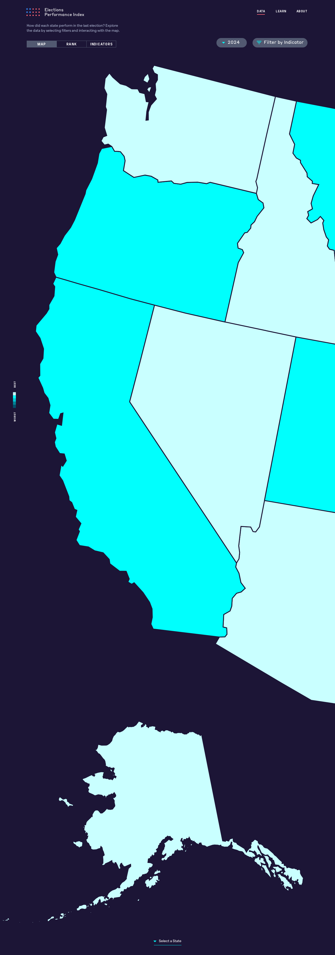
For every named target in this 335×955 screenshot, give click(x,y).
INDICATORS (101, 44)
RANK (71, 44)
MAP (41, 44)
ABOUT (302, 11)
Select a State (170, 941)
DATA (261, 11)
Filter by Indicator (284, 42)
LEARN (281, 11)
